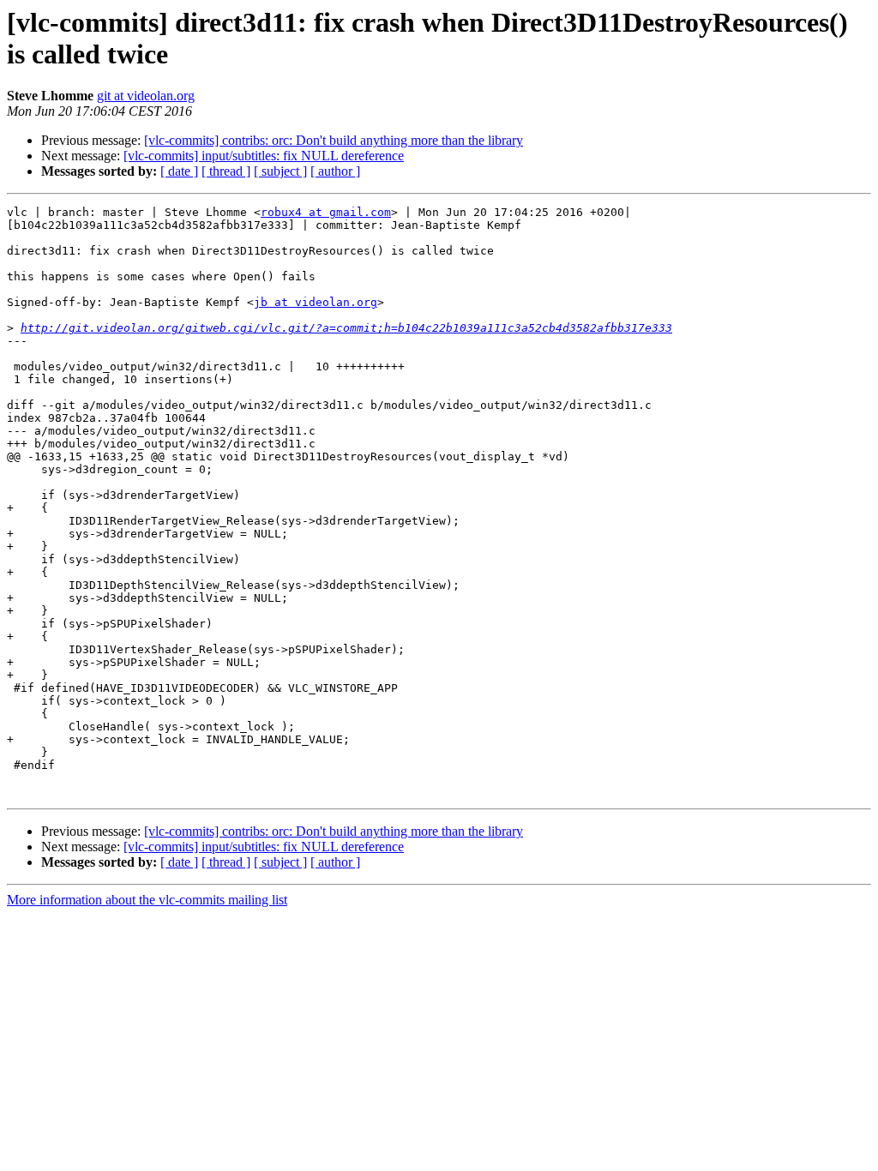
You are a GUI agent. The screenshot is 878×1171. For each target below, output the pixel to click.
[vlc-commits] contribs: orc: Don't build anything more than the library (333, 140)
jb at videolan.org (315, 302)
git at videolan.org (146, 95)
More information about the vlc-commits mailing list (147, 899)
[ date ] (179, 171)
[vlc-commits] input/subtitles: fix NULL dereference (263, 155)
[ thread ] (225, 171)
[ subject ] (280, 171)
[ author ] (335, 171)
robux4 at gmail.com (326, 212)
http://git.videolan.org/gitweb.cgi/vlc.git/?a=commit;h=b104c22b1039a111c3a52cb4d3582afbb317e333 (346, 327)
